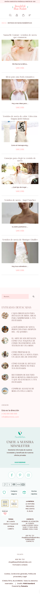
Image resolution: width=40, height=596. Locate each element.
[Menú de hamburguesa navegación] (30, 15)
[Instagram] (28, 475)
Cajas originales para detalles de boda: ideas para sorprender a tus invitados (24, 317)
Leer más (20, 67)
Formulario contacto (20, 565)
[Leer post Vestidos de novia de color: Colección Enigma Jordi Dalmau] (20, 131)
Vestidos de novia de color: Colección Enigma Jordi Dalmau (20, 117)
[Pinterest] (20, 475)
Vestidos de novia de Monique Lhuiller (20, 239)
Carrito (11, 529)
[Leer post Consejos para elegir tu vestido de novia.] (20, 173)
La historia (30, 504)
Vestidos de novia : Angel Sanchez (20, 200)
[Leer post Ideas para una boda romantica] (20, 89)
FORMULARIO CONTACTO (30, 540)
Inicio (4, 23)
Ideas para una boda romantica (20, 77)
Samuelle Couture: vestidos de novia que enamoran (20, 36)
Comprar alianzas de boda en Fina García (23, 389)
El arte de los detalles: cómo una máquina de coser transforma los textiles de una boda (24, 342)
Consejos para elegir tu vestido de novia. (20, 159)
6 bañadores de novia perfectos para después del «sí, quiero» (24, 329)
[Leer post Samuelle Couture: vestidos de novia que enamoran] (20, 50)
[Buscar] (10, 15)
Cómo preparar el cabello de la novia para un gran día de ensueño (25, 354)
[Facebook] (11, 475)
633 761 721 (30, 536)
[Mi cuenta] (17, 15)
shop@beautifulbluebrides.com (20, 562)
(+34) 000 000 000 (9, 413)
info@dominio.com (10, 417)
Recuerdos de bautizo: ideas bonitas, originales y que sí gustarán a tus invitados (25, 378)
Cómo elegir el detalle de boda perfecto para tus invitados (24, 366)
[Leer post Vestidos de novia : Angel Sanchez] (20, 213)
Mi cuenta (11, 521)
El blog (30, 511)
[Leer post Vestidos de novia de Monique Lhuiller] (20, 252)
